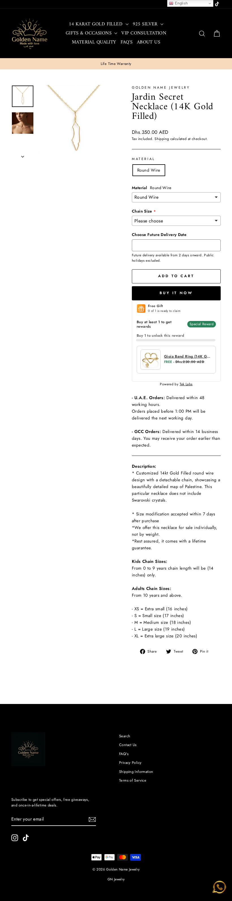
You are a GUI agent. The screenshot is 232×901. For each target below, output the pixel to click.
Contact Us (128, 744)
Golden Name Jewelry (161, 87)
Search (124, 736)
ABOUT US (148, 42)
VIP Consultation (143, 33)
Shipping (161, 138)
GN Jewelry (116, 879)
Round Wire (148, 170)
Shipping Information (136, 771)
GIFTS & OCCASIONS (89, 33)
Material (143, 158)
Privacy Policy (130, 762)
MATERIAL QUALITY (94, 42)
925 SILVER (146, 24)
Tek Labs (186, 384)
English (180, 3)
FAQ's (127, 42)
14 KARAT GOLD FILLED (96, 24)
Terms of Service (132, 780)
